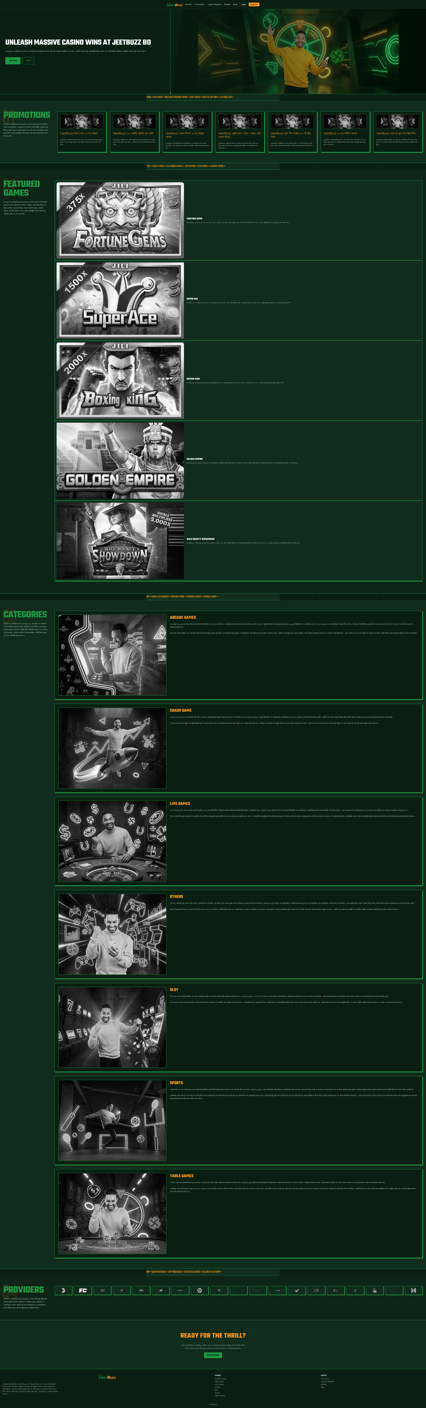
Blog (235, 4)
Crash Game (219, 1382)
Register (254, 4)
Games (188, 4)
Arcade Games (220, 1379)
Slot (216, 1390)
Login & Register (214, 4)
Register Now (213, 1355)
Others (217, 1387)
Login (243, 4)
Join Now (13, 61)
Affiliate (227, 4)
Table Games (220, 1396)
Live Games (219, 1384)
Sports (217, 1393)
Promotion (200, 4)
